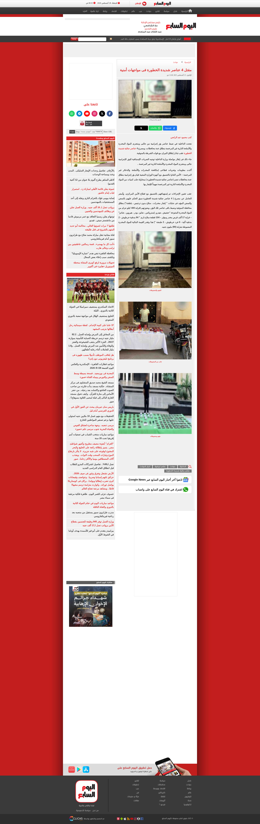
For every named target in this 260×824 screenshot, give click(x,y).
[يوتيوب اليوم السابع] (87, 114)
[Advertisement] (130, 736)
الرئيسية (187, 62)
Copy (72, 132)
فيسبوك (168, 128)
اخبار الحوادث (145, 466)
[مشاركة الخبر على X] (141, 128)
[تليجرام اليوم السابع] (79, 114)
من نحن (95, 810)
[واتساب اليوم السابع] (72, 114)
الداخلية (183, 466)
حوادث (175, 62)
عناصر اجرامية (160, 466)
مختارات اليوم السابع (104, 582)
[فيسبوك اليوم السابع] (110, 114)
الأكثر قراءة (109, 274)
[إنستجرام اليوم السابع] (95, 114)
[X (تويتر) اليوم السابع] (102, 114)
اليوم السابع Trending (105, 138)
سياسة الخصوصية (83, 810)
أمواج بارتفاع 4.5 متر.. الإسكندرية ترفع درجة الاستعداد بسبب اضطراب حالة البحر (151, 39)
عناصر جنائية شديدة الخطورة (178, 471)
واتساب (153, 128)
